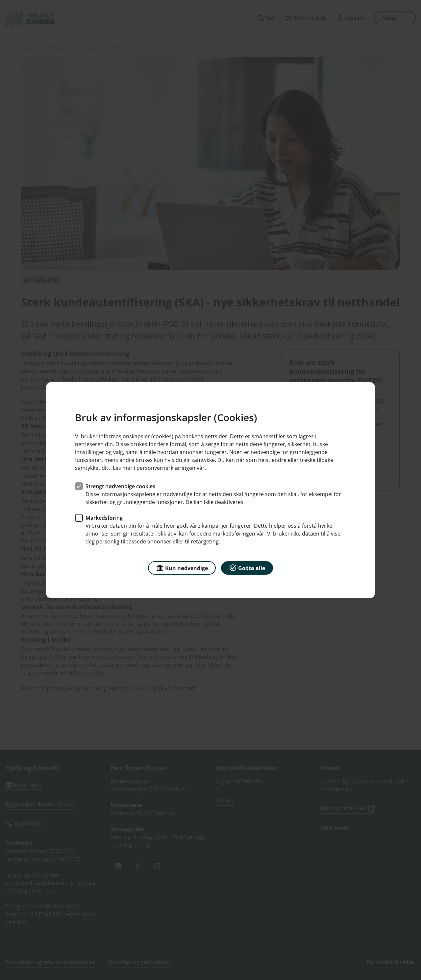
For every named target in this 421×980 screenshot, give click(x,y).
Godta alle (251, 567)
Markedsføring (104, 517)
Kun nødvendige (186, 567)
